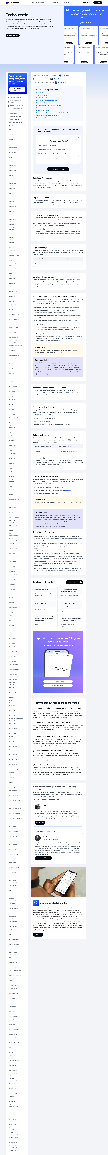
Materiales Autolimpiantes (13, 828)
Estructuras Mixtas (12, 553)
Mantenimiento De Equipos (14, 798)
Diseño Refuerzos (12, 476)
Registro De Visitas (12, 1052)
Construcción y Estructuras (14, 355)
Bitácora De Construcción (13, 258)
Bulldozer (10, 265)
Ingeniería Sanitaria (12, 751)
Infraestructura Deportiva (13, 720)
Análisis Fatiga (11, 198)
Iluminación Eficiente (13, 682)
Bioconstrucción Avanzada (14, 255)
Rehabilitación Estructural (13, 1065)
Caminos (10, 273)
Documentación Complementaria (15, 497)
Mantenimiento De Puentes (14, 805)
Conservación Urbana (13, 340)
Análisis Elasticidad (12, 183)
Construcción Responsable (14, 353)
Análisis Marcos (11, 209)
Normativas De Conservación (14, 911)
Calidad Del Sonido (12, 268)
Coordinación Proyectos (13, 378)
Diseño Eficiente (12, 448)
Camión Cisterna (12, 278)
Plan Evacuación (12, 942)
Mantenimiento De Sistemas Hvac (15, 808)
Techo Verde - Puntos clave (43, 103)
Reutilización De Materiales (14, 1099)
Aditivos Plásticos (12, 139)
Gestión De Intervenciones (13, 633)
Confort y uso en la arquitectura (15, 122)
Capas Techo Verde (41, 95)
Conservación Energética (13, 337)
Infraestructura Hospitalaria (14, 726)
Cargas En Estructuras (13, 291)
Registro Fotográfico (12, 1055)
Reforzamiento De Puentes (14, 1042)
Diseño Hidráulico (12, 456)
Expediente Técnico (12, 584)
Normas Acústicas (12, 893)
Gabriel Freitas (58, 79)
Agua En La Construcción (13, 147)
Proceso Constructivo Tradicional (15, 975)
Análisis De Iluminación (13, 175)
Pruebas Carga (11, 1019)
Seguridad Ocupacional (13, 1117)
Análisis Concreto (12, 167)
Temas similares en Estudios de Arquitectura (48, 105)
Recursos (64, 3)
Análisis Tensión (12, 234)
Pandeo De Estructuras (13, 921)
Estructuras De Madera (13, 551)
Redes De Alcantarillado (13, 1032)
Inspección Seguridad (13, 764)
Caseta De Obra (11, 299)
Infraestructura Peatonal (13, 728)
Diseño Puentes (11, 474)
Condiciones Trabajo (12, 324)
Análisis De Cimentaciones (13, 173)
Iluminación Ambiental (13, 679)
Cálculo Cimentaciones (13, 386)
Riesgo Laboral (11, 1104)
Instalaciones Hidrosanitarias (14, 769)
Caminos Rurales (12, 276)
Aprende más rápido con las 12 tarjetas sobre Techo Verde (52, 113)
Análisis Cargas (11, 162)
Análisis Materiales (12, 211)
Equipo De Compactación (13, 520)
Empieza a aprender (73, 582)
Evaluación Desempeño (13, 569)
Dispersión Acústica (12, 494)
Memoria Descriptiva (12, 872)
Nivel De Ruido (11, 888)
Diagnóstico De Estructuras (14, 414)
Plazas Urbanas (11, 965)
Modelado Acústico (12, 880)
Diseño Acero (11, 432)
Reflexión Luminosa (12, 1037)
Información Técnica (12, 692)
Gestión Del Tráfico (12, 636)
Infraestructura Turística (13, 736)
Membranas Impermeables (14, 867)
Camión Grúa (11, 281)
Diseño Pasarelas (12, 468)
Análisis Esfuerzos (12, 188)
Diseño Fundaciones (12, 453)
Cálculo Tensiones (12, 404)
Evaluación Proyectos (13, 574)
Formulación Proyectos (13, 594)
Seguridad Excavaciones (13, 1111)
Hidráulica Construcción (13, 664)
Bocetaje (10, 260)
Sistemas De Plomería (13, 1145)
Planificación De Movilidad (14, 949)
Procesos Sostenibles (13, 980)
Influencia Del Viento (12, 690)
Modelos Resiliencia (12, 885)
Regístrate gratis (86, 22)
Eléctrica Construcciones (13, 515)
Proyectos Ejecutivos (12, 1011)
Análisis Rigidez (11, 229)
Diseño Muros (11, 463)
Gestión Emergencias (12, 641)
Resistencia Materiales (13, 1086)
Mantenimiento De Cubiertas (14, 795)
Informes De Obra (12, 710)
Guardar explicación (17, 89)
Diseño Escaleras (12, 450)
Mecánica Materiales (12, 862)
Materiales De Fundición (13, 834)
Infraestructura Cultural (13, 715)
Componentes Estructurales (14, 314)
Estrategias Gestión (12, 543)
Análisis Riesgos (12, 227)
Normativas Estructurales (13, 913)
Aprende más (38, 935)
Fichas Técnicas (11, 592)
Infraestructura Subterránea (14, 733)
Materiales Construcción (13, 831)
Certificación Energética (13, 306)
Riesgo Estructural (12, 1101)
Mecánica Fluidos (12, 859)
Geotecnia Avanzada (12, 623)
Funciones (53, 3)
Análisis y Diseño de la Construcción (15, 245)
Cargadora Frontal (12, 288)
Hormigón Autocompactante (14, 669)
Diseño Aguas (11, 438)
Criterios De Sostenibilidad (14, 384)
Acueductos (11, 134)
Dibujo (10, 422)
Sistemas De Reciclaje (12, 1150)
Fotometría (11, 597)
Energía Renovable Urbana (14, 517)
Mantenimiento (11, 792)
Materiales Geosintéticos (13, 841)
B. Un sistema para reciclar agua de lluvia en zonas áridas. (51, 149)
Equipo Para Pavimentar (13, 522)
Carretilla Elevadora (12, 296)
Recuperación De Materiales (14, 1029)
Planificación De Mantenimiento (15, 947)
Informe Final (11, 700)
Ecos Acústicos (11, 504)
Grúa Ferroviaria (12, 659)
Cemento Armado (12, 301)
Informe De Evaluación (13, 697)
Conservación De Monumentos (14, 332)
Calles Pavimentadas (12, 270)
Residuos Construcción (13, 1081)
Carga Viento (11, 286)
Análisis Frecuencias (12, 204)
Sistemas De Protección (13, 1147)
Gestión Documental (12, 638)
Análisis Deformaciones (13, 180)
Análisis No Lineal (12, 214)
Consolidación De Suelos (13, 342)
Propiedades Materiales (13, 988)
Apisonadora (11, 247)
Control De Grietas (12, 363)
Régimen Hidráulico (12, 1109)
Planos (10, 957)
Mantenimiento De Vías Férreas (14, 810)
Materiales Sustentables (13, 852)
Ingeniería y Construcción (13, 756)
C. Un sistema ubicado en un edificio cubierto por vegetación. (52, 154)
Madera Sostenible (12, 787)
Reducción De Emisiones (13, 1034)
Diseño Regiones (12, 479)
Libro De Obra (11, 777)
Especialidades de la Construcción (15, 540)
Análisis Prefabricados (13, 219)
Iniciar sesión (86, 3)
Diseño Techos (11, 486)
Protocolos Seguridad (13, 1009)
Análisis (10, 160)
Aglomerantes (11, 144)
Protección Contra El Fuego (14, 1001)
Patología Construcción (13, 926)
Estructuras (11, 546)
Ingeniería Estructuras (13, 746)
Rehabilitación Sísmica (13, 1073)
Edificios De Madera (12, 507)
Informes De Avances (12, 705)
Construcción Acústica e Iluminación (15, 345)
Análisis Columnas (12, 165)
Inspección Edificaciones (13, 762)
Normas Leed (11, 898)
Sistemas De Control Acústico (14, 1137)
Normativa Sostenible (13, 900)
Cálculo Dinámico (12, 391)
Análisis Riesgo (11, 224)
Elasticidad (11, 512)
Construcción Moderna (13, 350)
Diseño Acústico (12, 435)
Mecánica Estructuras (12, 857)
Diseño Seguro (11, 481)
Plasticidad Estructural (13, 960)
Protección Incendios (13, 1003)
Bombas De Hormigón (13, 263)
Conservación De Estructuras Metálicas (16, 330)
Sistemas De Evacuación (13, 1140)
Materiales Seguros (12, 849)
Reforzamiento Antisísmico (14, 1039)
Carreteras (10, 294)
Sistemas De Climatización (13, 1135)
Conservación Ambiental (13, 327)
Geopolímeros (11, 618)
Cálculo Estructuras (12, 399)
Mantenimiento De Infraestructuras (15, 800)
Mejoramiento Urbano (13, 864)
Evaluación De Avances (13, 564)
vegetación (61, 183)
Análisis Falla (11, 193)
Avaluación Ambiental (13, 250)
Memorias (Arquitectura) (13, 877)
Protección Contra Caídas (13, 998)
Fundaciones (11, 610)
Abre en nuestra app (58, 169)
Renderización (11, 1075)
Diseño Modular (12, 461)
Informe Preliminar (12, 702)
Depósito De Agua (12, 412)
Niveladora (11, 890)
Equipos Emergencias (13, 525)
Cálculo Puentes (12, 402)
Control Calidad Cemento (13, 358)
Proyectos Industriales (13, 1014)
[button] (7, 58)
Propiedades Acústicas (13, 985)
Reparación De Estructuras (13, 1078)
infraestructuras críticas (73, 372)
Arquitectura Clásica (12, 113)
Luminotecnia (11, 782)
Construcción (11, 125)
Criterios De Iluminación (13, 381)
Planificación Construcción (14, 944)
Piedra (10, 934)
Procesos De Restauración (13, 978)
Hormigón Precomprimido (14, 672)
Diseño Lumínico (12, 458)
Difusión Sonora (12, 427)
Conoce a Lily (40, 823)
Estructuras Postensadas (13, 556)
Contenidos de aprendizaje (37, 3)
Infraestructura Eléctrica (13, 723)
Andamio (10, 157)
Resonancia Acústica (12, 1091)
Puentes (10, 1021)
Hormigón (10, 666)
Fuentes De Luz (11, 602)
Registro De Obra (12, 1050)
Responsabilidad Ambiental (14, 1093)
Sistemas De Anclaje (12, 1132)
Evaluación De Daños (12, 566)
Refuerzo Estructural (12, 1047)
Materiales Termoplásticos (13, 854)
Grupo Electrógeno (12, 656)
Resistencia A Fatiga (12, 1083)
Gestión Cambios (12, 625)
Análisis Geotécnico (12, 206)
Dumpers (10, 502)
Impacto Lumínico (12, 687)
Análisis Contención (12, 170)
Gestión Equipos (12, 643)
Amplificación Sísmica (13, 155)
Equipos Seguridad (12, 533)
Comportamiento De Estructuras (15, 317)
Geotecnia (10, 620)
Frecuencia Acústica (12, 600)
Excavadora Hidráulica (13, 582)
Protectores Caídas (12, 1006)
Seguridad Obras (12, 1114)
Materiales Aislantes (12, 826)
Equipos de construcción (13, 535)
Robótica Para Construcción (14, 1106)
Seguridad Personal (12, 1119)
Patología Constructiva (13, 929)
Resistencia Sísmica (12, 1088)
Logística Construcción (13, 780)
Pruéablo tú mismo (12, 35)
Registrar (97, 3)
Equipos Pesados (12, 528)
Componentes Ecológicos (13, 312)
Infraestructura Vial (12, 738)
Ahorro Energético (12, 149)
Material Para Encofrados (13, 823)
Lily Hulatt (66, 75)
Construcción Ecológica (13, 348)
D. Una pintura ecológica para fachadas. (47, 158)
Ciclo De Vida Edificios (13, 309)
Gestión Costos (11, 630)
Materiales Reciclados (13, 844)
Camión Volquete (12, 283)
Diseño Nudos (11, 466)
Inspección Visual (12, 767)
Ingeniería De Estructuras (13, 744)
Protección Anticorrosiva (13, 993)
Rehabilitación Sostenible (13, 1070)
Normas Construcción (13, 895)
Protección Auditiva (12, 996)
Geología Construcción (13, 612)
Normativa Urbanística (13, 903)
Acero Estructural (12, 131)
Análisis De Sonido (12, 178)
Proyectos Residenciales (13, 1016)
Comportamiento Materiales (14, 319)
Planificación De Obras (13, 952)
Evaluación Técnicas (12, 579)
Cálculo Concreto (12, 389)
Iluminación (11, 677)
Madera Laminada (12, 785)
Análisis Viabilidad (12, 237)
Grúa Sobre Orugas (12, 661)
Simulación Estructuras (13, 1122)
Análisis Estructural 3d (13, 191)
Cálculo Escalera (12, 394)
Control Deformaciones (13, 368)
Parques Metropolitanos (13, 924)
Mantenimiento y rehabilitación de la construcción (15, 820)
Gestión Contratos (12, 628)
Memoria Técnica (12, 875)
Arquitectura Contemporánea (14, 116)
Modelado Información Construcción (15, 882)
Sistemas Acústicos (12, 1124)
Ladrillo (10, 774)
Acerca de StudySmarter (43, 118)
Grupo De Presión (12, 654)
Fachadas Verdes (12, 587)
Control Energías (12, 373)
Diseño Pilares (11, 471)
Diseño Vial (11, 492)
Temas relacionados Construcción (45, 108)
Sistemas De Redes (12, 1153)
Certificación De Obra (12, 304)
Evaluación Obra (12, 571)
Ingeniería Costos (12, 741)
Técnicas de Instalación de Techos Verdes (47, 100)
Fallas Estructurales (12, 589)
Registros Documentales (13, 1057)
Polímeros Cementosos (13, 967)
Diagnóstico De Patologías (13, 417)
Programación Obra (12, 983)
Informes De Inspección (13, 708)
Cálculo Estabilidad (12, 396)
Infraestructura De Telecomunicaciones (16, 718)
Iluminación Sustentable (13, 684)
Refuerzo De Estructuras (13, 1045)
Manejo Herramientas (13, 790)
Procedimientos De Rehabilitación (15, 970)
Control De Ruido (12, 366)
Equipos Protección (12, 530)
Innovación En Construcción (14, 759)
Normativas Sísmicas (12, 916)
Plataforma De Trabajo (13, 962)
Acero (10, 129)
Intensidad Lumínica (12, 772)
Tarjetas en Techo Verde (42, 110)
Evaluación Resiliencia (13, 576)
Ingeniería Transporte (13, 754)
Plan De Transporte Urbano (14, 939)
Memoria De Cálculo (12, 870)
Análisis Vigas (11, 242)
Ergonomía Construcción (13, 538)
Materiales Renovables (13, 846)
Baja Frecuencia (11, 252)
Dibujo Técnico (11, 425)
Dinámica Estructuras (12, 430)
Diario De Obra (11, 420)
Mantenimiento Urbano (13, 816)
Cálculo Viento (11, 409)
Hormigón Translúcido (13, 674)
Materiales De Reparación (13, 836)
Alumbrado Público (12, 152)
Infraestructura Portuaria (13, 731)
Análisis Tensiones (12, 232)
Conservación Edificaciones (14, 335)
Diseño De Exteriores (12, 443)
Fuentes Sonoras (12, 605)
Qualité (35, 79)
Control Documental (12, 371)
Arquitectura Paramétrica (13, 119)
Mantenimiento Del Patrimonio (14, 813)
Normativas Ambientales (13, 906)
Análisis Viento (11, 240)
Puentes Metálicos (12, 1024)
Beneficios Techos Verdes (43, 98)
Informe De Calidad (12, 695)
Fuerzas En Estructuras (13, 607)
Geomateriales (11, 615)
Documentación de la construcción (15, 499)
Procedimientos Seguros (13, 972)
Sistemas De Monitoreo (13, 1142)
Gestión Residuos (12, 648)
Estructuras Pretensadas (13, 558)
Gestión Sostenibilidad (13, 651)
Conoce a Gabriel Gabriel (43, 858)
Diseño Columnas (12, 440)
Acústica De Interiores (13, 137)
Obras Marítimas (12, 918)
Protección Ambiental (13, 991)
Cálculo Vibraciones (12, 407)
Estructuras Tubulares (13, 561)
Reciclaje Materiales (12, 1027)
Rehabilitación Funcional (13, 1068)
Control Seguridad (12, 376)
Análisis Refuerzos (12, 222)
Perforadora (11, 931)
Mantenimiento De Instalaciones (15, 803)
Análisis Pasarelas (12, 216)
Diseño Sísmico (11, 484)
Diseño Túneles (11, 489)
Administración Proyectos (13, 142)
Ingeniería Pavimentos (13, 749)
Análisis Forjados (12, 201)
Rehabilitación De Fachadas (14, 1060)
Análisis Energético (12, 185)
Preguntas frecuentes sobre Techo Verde (47, 115)
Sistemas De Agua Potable (13, 1127)
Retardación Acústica (12, 1096)
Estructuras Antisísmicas (13, 548)
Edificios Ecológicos (12, 510)
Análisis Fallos (11, 196)
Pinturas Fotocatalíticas (13, 936)
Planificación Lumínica (13, 954)
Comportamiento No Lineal (14, 322)
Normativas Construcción (13, 908)
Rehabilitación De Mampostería (14, 1063)
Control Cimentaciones (13, 360)
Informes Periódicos (12, 713)
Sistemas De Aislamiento (13, 1129)
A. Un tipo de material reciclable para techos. (48, 145)
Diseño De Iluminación (13, 445)
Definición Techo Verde (42, 93)
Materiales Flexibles (12, 839)
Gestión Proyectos (12, 646)
